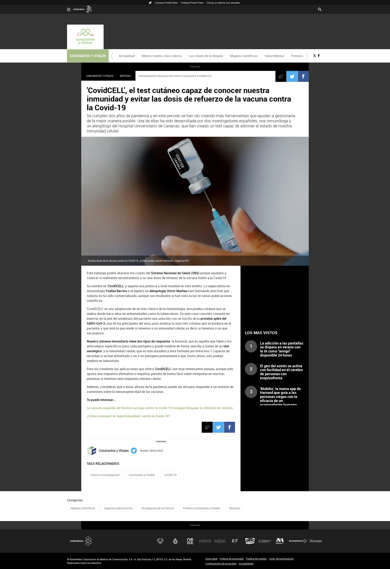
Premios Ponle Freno (192, 2)
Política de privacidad (232, 558)
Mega (220, 541)
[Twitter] (292, 76)
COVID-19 (170, 475)
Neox (190, 541)
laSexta (175, 541)
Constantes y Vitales (99, 75)
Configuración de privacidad (220, 563)
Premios (297, 56)
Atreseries (235, 541)
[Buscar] (319, 9)
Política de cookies (256, 558)
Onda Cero (250, 541)
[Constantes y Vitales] (85, 37)
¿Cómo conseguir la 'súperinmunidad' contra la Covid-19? (128, 416)
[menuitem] (126, 55)
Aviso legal (211, 558)
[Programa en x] (314, 55)
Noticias (125, 75)
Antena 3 (160, 541)
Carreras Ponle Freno (166, 2)
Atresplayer (298, 541)
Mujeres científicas (244, 56)
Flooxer (316, 541)
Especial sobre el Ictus (118, 508)
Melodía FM (280, 541)
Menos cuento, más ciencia (162, 56)
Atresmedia (81, 541)
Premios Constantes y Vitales (201, 508)
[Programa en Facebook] (318, 55)
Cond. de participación (281, 558)
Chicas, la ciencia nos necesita (223, 2)
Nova (205, 541)
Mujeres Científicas (82, 508)
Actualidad (127, 56)
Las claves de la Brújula (206, 56)
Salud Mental (274, 56)
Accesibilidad (246, 563)
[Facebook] (303, 76)
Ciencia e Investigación (105, 475)
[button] (112, 55)
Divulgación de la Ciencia (158, 508)
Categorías (75, 500)
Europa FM (265, 541)
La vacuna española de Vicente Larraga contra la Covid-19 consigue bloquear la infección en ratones (160, 408)
